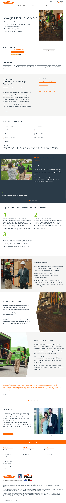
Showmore (5, 111)
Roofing (4, 468)
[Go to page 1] (29, 200)
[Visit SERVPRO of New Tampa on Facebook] (36, 442)
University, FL (52, 67)
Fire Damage (6, 452)
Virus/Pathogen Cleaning (29, 147)
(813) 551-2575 (58, 2)
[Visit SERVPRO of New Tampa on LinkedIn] (29, 442)
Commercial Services (7, 461)
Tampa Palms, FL (31, 65)
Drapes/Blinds (26, 148)
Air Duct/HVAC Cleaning (41, 147)
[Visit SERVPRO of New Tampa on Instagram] (33, 442)
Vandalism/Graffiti (54, 148)
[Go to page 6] (36, 200)
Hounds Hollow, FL (42, 65)
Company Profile (27, 449)
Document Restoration (17, 148)
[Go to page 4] (33, 200)
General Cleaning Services (47, 91)
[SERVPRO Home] (8, 2)
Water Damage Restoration (47, 82)
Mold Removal (43, 85)
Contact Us (44, 6)
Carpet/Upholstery (52, 147)
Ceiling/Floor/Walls (7, 148)
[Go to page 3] (32, 200)
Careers (25, 452)
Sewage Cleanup (7, 147)
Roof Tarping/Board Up (43, 148)
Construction (6, 459)
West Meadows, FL (29, 67)
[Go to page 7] (37, 400)
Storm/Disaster (6, 456)
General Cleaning (7, 466)
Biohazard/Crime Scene (17, 147)
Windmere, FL (19, 67)
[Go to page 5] (35, 200)
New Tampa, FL (7, 65)
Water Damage (6, 449)
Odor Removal (34, 148)
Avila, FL (13, 67)
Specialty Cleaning (7, 463)
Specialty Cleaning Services (47, 88)
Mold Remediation (7, 454)
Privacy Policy (47, 452)
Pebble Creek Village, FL (42, 67)
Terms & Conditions (48, 449)
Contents (61, 148)
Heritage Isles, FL (52, 65)
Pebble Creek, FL (21, 65)
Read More (8, 434)
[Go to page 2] (31, 200)
